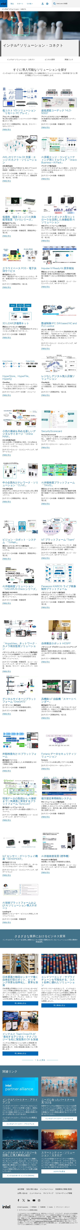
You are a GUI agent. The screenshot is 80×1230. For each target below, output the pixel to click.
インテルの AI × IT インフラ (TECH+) (20, 1176)
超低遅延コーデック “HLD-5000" (56, 112)
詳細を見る (6, 130)
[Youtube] (34, 1201)
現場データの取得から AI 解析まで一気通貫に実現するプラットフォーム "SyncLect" (19, 801)
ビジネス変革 (50, 60)
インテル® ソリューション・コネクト (21, 60)
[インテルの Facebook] (18, 1201)
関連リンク (69, 60)
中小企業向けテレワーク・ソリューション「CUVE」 (20, 484)
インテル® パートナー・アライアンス (20, 1101)
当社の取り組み (32, 1189)
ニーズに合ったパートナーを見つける (58, 1101)
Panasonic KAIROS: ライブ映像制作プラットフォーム (58, 587)
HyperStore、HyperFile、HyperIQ (16, 377)
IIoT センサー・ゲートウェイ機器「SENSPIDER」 (20, 857)
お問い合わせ (23, 1193)
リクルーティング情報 (63, 1193)
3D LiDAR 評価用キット (15, 323)
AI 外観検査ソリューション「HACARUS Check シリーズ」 (20, 587)
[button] (40, 135)
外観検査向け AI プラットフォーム (19, 755)
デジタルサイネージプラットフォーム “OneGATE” (19, 700)
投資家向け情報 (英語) (63, 1189)
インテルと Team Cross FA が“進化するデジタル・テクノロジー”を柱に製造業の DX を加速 (20, 1036)
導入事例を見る (20, 1003)
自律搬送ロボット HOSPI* (56, 643)
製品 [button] (12, 4)
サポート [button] (20, 4)
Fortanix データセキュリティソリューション (58, 755)
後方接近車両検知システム (56, 798)
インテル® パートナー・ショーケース (59, 1119)
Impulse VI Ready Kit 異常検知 (57, 268)
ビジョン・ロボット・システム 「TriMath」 (19, 541)
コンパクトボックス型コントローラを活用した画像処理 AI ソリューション (58, 219)
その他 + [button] (30, 4)
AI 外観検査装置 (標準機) (55, 856)
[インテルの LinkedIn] (29, 1201)
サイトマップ (48, 1193)
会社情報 (21, 1189)
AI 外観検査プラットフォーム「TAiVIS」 (58, 484)
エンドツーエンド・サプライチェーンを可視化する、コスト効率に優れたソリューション (58, 981)
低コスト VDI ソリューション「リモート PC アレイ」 (19, 112)
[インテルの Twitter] (23, 1201)
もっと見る (41, 1060)
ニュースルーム (35, 1193)
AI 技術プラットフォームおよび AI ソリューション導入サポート (19, 905)
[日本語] (47, 3)
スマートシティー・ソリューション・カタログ (58, 1154)
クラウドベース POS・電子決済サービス (19, 269)
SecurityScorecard (51, 431)
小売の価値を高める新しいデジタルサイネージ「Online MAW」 (19, 433)
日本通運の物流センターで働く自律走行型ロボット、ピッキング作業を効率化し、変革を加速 (20, 981)
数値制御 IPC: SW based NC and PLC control (59, 324)
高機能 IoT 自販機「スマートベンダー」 (58, 700)
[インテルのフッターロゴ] (6, 1207)
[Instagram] (39, 1201)
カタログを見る (59, 1171)
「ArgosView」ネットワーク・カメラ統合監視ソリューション (19, 646)
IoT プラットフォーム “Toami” (58, 539)
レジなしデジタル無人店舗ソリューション (58, 377)
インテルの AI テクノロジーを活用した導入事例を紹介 (19, 1154)
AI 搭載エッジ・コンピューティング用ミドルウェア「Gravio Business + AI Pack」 (59, 159)
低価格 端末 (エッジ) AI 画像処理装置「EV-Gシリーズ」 (19, 218)
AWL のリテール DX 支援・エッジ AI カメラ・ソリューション (19, 159)
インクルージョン (46, 1189)
